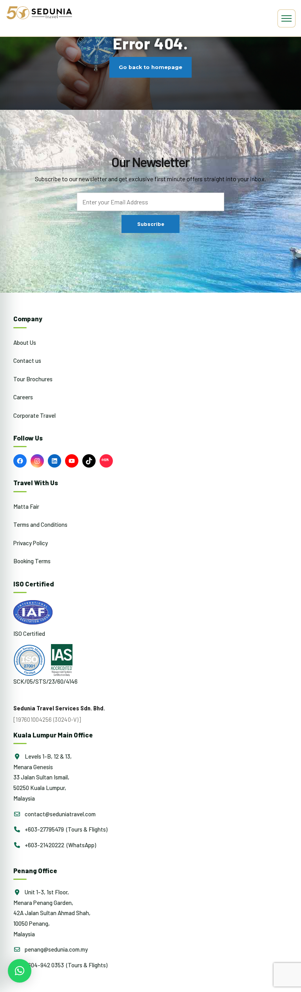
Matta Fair (26, 506)
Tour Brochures (33, 378)
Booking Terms (32, 560)
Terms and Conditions (40, 524)
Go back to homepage (150, 67)
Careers (23, 396)
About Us (24, 342)
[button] (19, 971)
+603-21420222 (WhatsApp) (60, 844)
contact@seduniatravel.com (60, 813)
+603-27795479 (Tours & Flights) (65, 829)
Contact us (27, 360)
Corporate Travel (34, 415)
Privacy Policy (30, 542)
